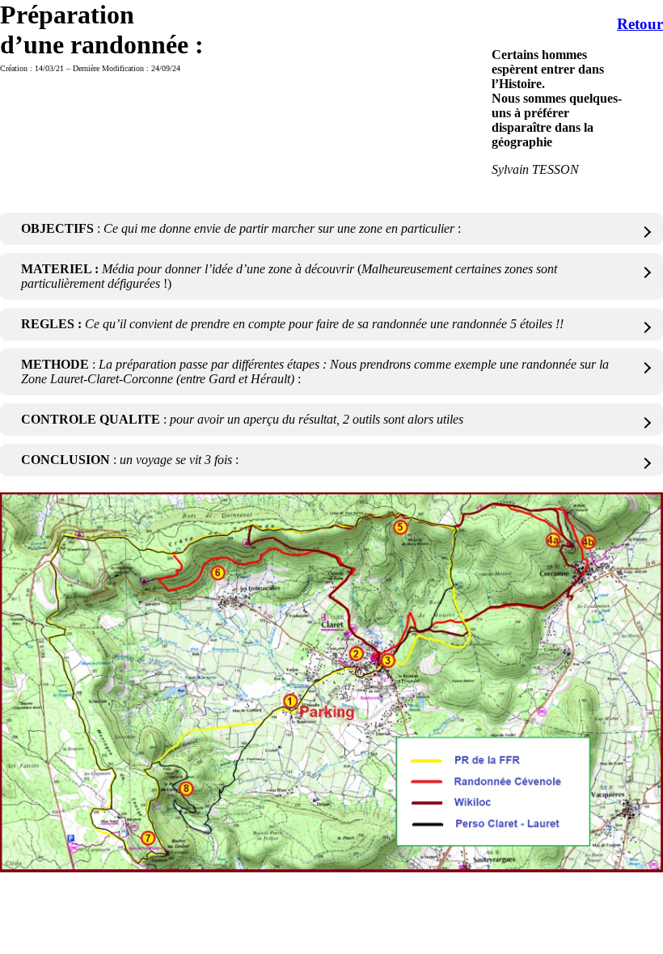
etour (645, 23)
